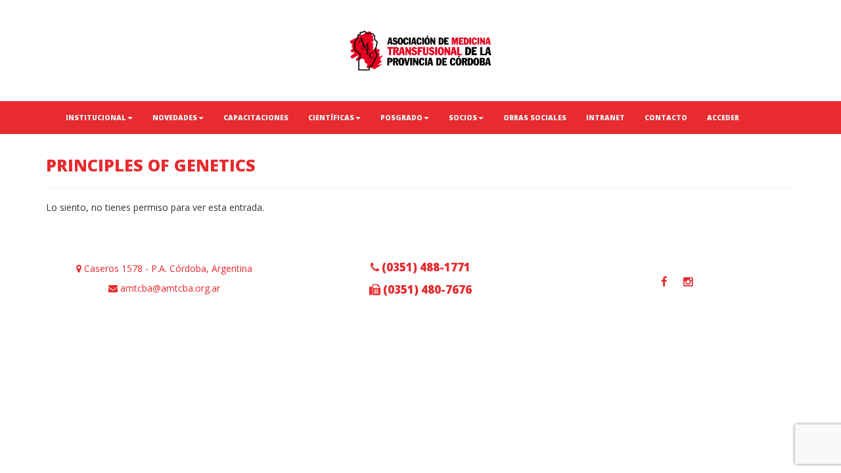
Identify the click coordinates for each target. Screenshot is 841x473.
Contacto (666, 117)
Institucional (96, 117)
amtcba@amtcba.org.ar (169, 288)
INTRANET (605, 117)
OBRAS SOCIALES (534, 117)
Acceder (723, 117)
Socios (463, 117)
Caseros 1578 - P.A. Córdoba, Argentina (166, 268)
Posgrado (401, 117)
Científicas (331, 117)
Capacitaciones (255, 117)
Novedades (174, 117)
